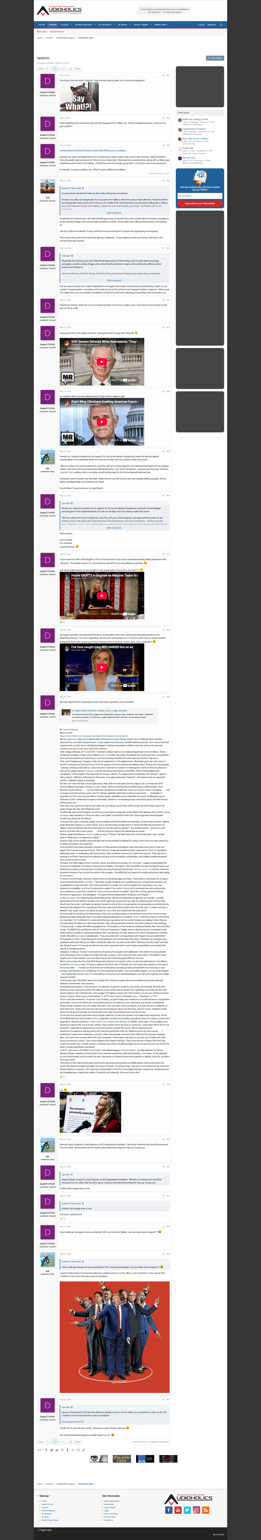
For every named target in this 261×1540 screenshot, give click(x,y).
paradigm (96, 786)
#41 (168, 75)
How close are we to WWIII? (195, 138)
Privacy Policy (110, 1517)
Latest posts (183, 112)
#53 (168, 697)
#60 (168, 1399)
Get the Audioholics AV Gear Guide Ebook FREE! (200, 188)
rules (133, 863)
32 (71, 68)
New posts (42, 31)
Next (77, 68)
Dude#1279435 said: (71, 188)
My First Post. (189, 158)
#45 (168, 248)
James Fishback (70, 729)
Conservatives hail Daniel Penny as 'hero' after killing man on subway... (93, 150)
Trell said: (66, 256)
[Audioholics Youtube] (178, 1513)
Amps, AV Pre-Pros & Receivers (194, 153)
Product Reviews (83, 24)
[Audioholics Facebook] (168, 1513)
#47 (168, 327)
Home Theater (141, 24)
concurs (89, 834)
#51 (168, 554)
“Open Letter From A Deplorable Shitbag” (108, 1021)
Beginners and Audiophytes (193, 163)
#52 (168, 630)
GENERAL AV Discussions (192, 125)
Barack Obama (74, 964)
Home (42, 24)
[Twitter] (187, 1513)
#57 (168, 1196)
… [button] (66, 68)
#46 (168, 300)
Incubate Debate (128, 1050)
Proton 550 (188, 148)
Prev (41, 68)
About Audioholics (111, 1501)
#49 (168, 451)
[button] (71, 24)
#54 (168, 1084)
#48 (168, 391)
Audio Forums (47, 1504)
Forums (53, 24)
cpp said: (66, 503)
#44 (168, 180)
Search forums (57, 31)
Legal (106, 1511)
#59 (168, 1254)
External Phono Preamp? (194, 129)
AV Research (104, 24)
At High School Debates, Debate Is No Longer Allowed (99, 710)
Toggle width (45, 1530)
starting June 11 (141, 869)
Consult (64, 24)
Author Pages (109, 1507)
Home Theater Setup (50, 1520)
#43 (168, 145)
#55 (168, 1139)
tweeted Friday (66, 472)
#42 (168, 118)
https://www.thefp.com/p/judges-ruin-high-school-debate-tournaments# (94, 736)
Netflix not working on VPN (195, 119)
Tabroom (90, 771)
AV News (122, 24)
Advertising (108, 1504)
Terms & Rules (218, 1535)
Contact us (108, 1520)
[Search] (221, 24)
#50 (168, 495)
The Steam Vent (189, 144)
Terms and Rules (111, 1514)
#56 (168, 1167)
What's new (160, 24)
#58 (168, 1226)
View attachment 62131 (73, 1422)
